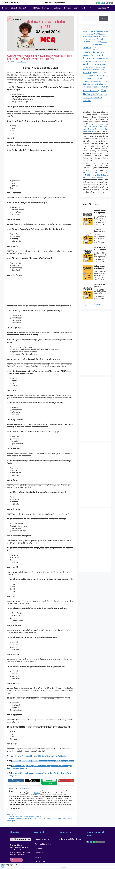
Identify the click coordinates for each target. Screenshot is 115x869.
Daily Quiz (46, 8)
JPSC (100, 172)
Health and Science (97, 58)
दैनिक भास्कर (99, 129)
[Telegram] (102, 3)
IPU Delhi (37, 793)
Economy (93, 47)
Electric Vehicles (98, 47)
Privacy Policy (40, 861)
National (13, 8)
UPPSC (90, 172)
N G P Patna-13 (50, 791)
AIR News (17, 756)
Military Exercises (99, 70)
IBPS (84, 177)
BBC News (42, 756)
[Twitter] (11, 808)
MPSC (96, 172)
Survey (99, 90)
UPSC (88, 170)
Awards (96, 33)
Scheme (57, 8)
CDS (92, 170)
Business (94, 39)
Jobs (84, 8)
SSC (88, 175)
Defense (104, 175)
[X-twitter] (109, 3)
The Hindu (103, 127)
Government (88, 52)
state (106, 81)
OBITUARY (85, 76)
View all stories (95, 304)
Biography (105, 36)
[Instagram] (112, 3)
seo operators (63, 867)
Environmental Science (88, 49)
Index (99, 61)
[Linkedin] (107, 3)
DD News (33, 756)
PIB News (25, 756)
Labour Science (103, 64)
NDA (97, 170)
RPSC (105, 172)
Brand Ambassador (87, 39)
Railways (101, 177)
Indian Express (88, 129)
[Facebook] (96, 3)
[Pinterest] (104, 3)
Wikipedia (62, 756)
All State (36, 8)
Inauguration (91, 61)
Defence (67, 8)
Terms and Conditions (43, 844)
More (92, 8)
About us (38, 857)
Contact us (39, 853)
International (24, 8)
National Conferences (100, 72)
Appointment (103, 31)
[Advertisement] (40, 166)
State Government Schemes (94, 84)
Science (90, 78)
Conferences (96, 44)
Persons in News (96, 75)
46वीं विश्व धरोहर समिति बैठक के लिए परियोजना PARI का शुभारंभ (25, 816)
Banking (91, 177)
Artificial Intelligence (87, 34)
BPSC (85, 172)
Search (103, 18)
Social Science (95, 81)
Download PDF (104, 8)
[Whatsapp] (99, 3)
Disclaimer (39, 848)
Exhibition (95, 49)
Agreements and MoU (91, 31)
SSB (98, 175)
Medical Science (91, 70)
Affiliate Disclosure (42, 840)
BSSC (93, 175)
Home (4, 8)
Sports (77, 8)
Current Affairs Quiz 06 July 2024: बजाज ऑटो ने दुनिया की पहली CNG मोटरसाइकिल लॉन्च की (43, 761)
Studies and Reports (91, 87)
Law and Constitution (95, 67)
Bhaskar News (52, 756)
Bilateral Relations (96, 36)
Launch (86, 67)
